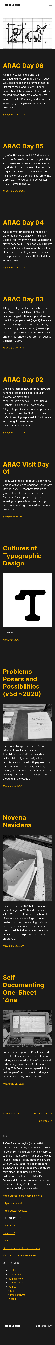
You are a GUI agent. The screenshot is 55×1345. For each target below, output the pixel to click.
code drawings (17, 1274)
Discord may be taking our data (21, 1248)
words (12, 1298)
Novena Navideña (17, 821)
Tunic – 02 (9, 1233)
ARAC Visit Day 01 (26, 468)
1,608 (49, 1113)
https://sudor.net (12, 1203)
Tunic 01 (8, 1240)
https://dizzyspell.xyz (15, 1210)
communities (15, 1282)
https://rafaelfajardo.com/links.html (23, 1195)
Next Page (45, 1120)
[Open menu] (50, 5)
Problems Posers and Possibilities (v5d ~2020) (22, 683)
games (12, 1286)
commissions (16, 1278)
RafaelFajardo (11, 4)
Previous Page (12, 1113)
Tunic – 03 (9, 1225)
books (12, 1270)
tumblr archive (16, 1294)
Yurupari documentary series (19, 1255)
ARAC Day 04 (23, 222)
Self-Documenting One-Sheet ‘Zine (23, 989)
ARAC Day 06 (23, 65)
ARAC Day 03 (23, 299)
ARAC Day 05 (23, 146)
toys (11, 1290)
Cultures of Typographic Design (22, 556)
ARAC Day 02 (23, 379)
